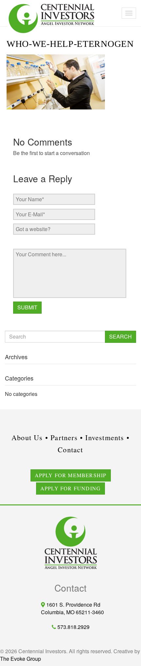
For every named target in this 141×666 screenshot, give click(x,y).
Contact (70, 449)
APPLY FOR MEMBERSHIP (71, 475)
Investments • (107, 437)
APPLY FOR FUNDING (70, 488)
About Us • (29, 437)
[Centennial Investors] (5, 3)
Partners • (66, 437)
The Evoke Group (20, 658)
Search (120, 336)
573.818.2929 (73, 627)
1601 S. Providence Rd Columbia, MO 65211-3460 (70, 608)
